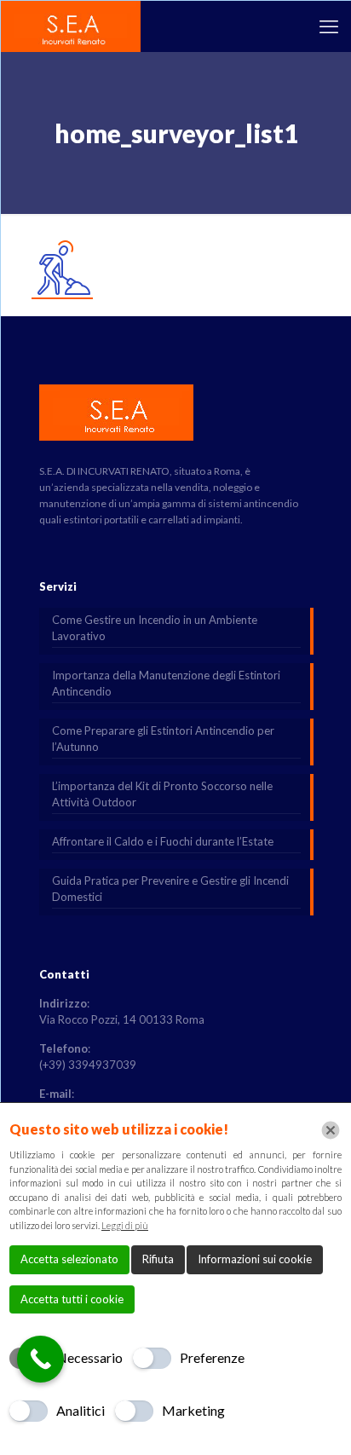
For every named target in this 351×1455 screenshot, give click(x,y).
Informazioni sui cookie (255, 1259)
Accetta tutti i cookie (72, 1299)
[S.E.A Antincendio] (71, 26)
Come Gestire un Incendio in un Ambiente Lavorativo (154, 628)
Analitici (80, 1410)
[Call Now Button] (40, 1359)
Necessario (89, 1357)
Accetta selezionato (69, 1259)
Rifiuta (158, 1259)
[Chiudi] (330, 1130)
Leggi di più (124, 1225)
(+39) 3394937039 (87, 1064)
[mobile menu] (328, 26)
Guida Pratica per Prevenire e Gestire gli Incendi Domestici (170, 889)
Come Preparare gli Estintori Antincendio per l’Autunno (163, 738)
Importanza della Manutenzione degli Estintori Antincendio (166, 683)
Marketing (193, 1410)
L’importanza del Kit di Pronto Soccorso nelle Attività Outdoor (162, 794)
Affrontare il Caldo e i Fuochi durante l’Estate (162, 841)
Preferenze (212, 1357)
